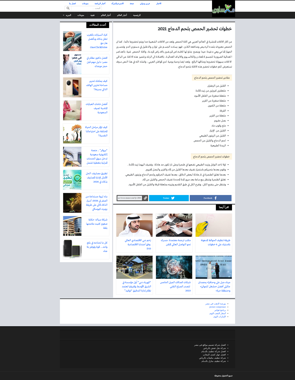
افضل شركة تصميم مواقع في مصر (210, 345)
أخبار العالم (122, 15)
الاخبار (158, 3)
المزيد (68, 15)
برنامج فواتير (220, 310)
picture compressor (217, 307)
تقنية (92, 15)
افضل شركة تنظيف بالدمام (213, 351)
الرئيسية (137, 15)
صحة (132, 3)
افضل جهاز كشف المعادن (214, 355)
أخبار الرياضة (100, 3)
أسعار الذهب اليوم (218, 313)
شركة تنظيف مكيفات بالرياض (212, 358)
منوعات (85, 3)
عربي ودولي (145, 3)
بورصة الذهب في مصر (215, 304)
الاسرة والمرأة (118, 3)
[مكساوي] (223, 8)
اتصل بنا (72, 3)
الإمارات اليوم (220, 316)
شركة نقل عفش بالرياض (214, 348)
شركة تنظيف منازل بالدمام (214, 361)
